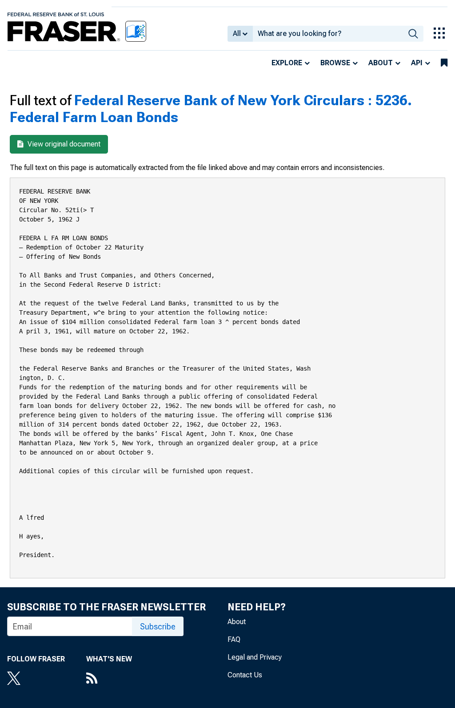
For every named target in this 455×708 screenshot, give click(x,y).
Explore (286, 63)
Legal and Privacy (255, 657)
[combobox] (327, 34)
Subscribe (158, 626)
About (380, 63)
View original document (63, 144)
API (417, 63)
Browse (335, 63)
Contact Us (245, 675)
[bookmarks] (444, 63)
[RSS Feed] (109, 679)
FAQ (234, 639)
